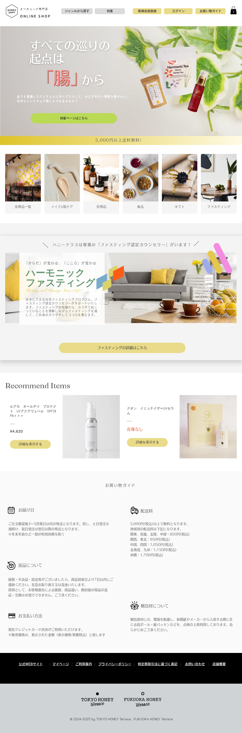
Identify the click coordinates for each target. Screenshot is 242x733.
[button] (233, 10)
